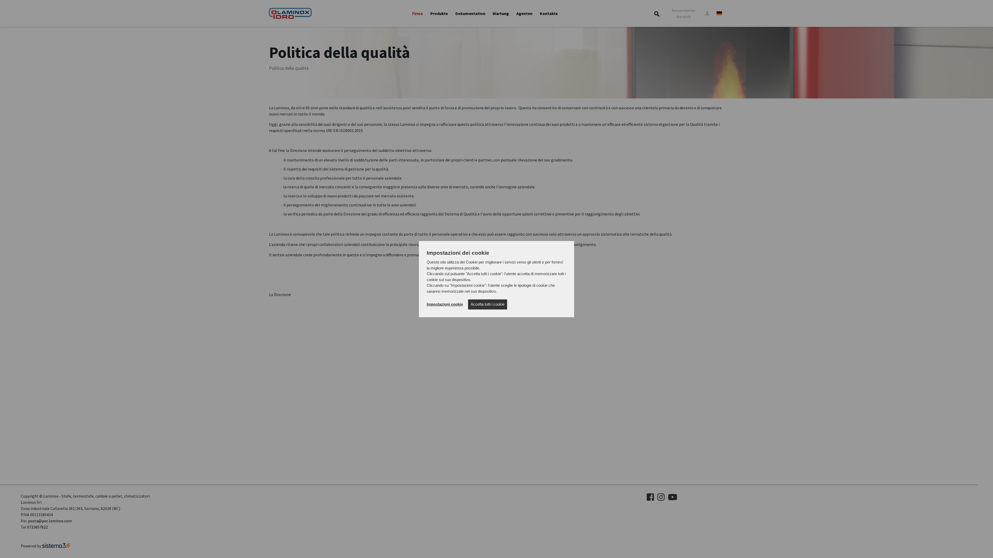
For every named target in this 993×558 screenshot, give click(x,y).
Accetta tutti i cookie (488, 304)
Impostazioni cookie (445, 304)
